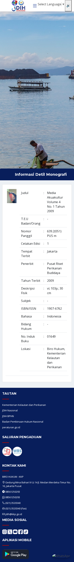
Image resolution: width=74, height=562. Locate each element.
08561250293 (12, 491)
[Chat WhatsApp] (61, 555)
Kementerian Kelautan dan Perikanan (24, 405)
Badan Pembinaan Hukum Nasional (22, 421)
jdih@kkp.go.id (13, 514)
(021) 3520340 (12, 503)
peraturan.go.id (11, 427)
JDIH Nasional (10, 410)
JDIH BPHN (8, 416)
